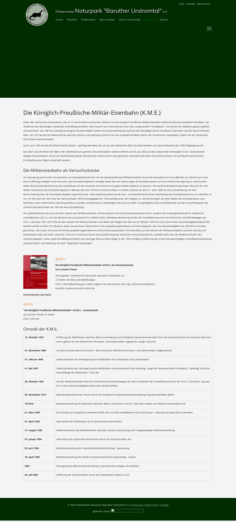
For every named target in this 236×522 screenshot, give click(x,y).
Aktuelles (72, 19)
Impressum (137, 504)
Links (181, 3)
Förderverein (88, 19)
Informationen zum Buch (37, 294)
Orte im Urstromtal (129, 19)
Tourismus (150, 19)
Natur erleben (107, 19)
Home (59, 19)
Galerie (164, 19)
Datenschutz (203, 3)
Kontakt (191, 3)
